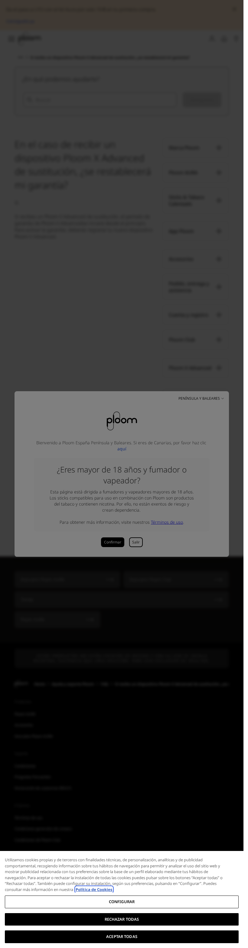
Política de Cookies (94, 889)
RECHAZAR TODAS (122, 919)
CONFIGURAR (122, 901)
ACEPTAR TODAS (121, 936)
